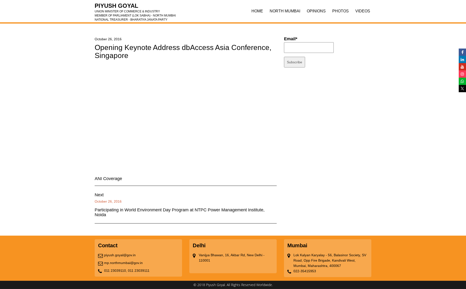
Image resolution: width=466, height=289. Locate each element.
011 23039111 (139, 270)
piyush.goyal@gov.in (120, 255)
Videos (362, 11)
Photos (340, 11)
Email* (290, 38)
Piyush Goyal (135, 7)
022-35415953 (304, 271)
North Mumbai (285, 11)
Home (257, 11)
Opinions (316, 11)
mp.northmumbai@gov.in (123, 263)
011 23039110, (115, 270)
